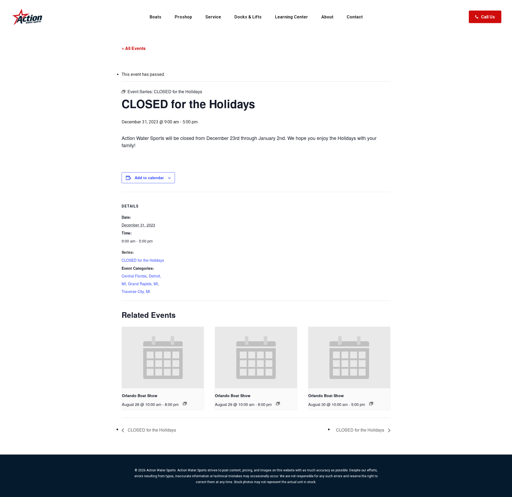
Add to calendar (149, 177)
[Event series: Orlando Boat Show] (185, 403)
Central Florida (134, 276)
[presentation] (163, 357)
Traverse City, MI (136, 291)
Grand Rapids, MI (143, 283)
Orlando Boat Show (139, 395)
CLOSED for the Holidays (143, 260)
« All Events (134, 48)
